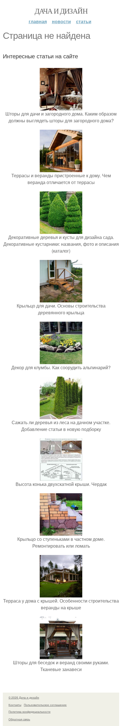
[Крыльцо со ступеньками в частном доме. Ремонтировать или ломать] (61, 532)
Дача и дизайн (61, 11)
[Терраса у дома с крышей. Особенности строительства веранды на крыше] (61, 594)
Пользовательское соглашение (45, 705)
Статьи (83, 21)
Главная (38, 21)
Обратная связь (19, 719)
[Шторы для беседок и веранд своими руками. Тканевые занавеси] (61, 655)
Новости (61, 21)
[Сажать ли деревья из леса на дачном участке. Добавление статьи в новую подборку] (61, 415)
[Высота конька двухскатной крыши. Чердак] (61, 477)
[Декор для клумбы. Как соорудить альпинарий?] (61, 360)
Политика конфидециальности (30, 712)
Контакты (15, 705)
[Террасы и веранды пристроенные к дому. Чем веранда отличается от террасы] (61, 168)
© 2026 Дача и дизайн (24, 697)
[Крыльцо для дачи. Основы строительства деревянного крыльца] (61, 299)
